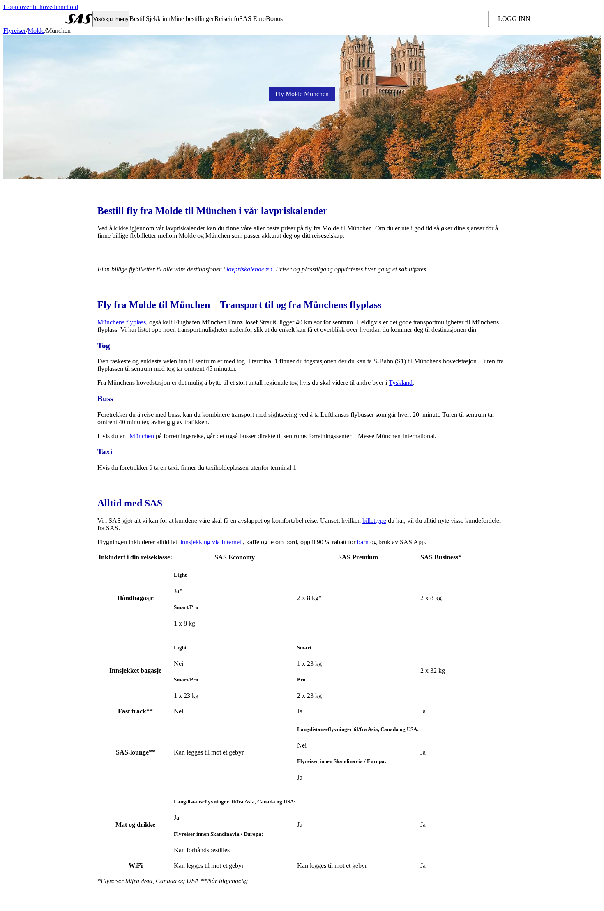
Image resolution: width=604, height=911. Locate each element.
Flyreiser (14, 30)
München (141, 435)
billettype (374, 520)
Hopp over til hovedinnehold (40, 6)
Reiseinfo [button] (226, 18)
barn (363, 541)
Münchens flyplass (121, 322)
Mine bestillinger (192, 18)
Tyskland (401, 382)
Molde (36, 30)
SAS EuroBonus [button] (261, 18)
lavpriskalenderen (249, 269)
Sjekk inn (158, 18)
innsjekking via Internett (211, 541)
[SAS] (78, 19)
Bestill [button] (137, 18)
